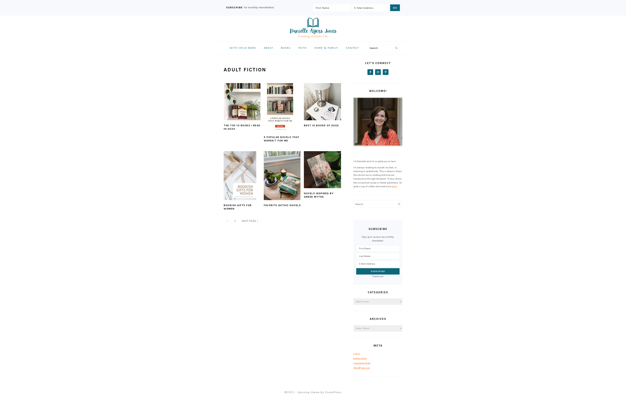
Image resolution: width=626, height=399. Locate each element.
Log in (356, 353)
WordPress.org (361, 368)
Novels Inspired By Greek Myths (319, 195)
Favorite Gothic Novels (282, 205)
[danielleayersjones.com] (313, 39)
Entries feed (359, 358)
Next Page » (250, 221)
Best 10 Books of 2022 (321, 125)
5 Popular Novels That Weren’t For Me (281, 139)
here (394, 186)
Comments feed (361, 363)
